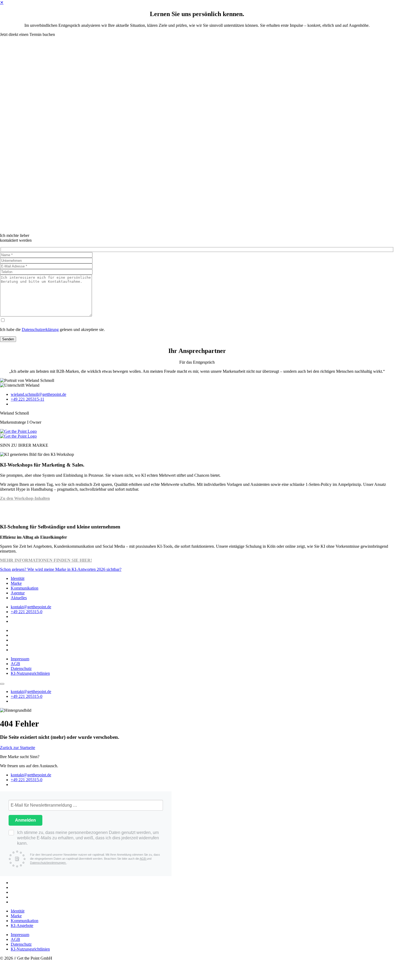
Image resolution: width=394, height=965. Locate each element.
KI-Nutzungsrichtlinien (30, 673)
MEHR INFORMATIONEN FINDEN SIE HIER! (46, 560)
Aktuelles (19, 597)
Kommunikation (24, 588)
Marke (16, 583)
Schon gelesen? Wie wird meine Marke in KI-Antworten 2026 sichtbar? (60, 569)
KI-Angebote (22, 925)
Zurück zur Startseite (17, 747)
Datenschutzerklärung (40, 329)
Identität (17, 578)
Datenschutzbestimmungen (48, 862)
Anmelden (25, 820)
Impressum (20, 659)
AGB (15, 663)
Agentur (18, 593)
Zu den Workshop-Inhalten (25, 498)
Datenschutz (21, 668)
